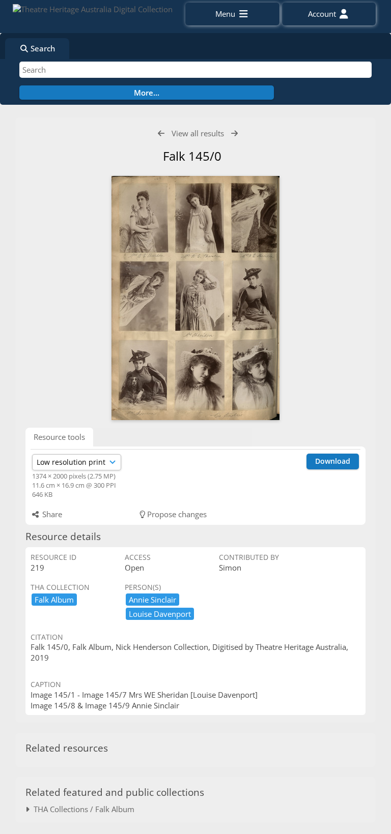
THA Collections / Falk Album (82, 809)
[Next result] (234, 133)
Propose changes (176, 514)
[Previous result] (161, 133)
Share (51, 514)
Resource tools (59, 437)
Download (332, 461)
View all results (198, 133)
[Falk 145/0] (195, 298)
